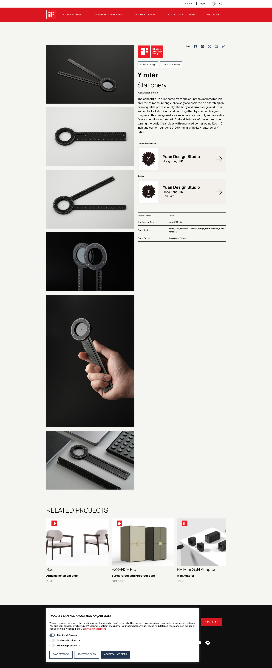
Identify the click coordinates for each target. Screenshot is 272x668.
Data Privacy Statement (93, 629)
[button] (213, 4)
